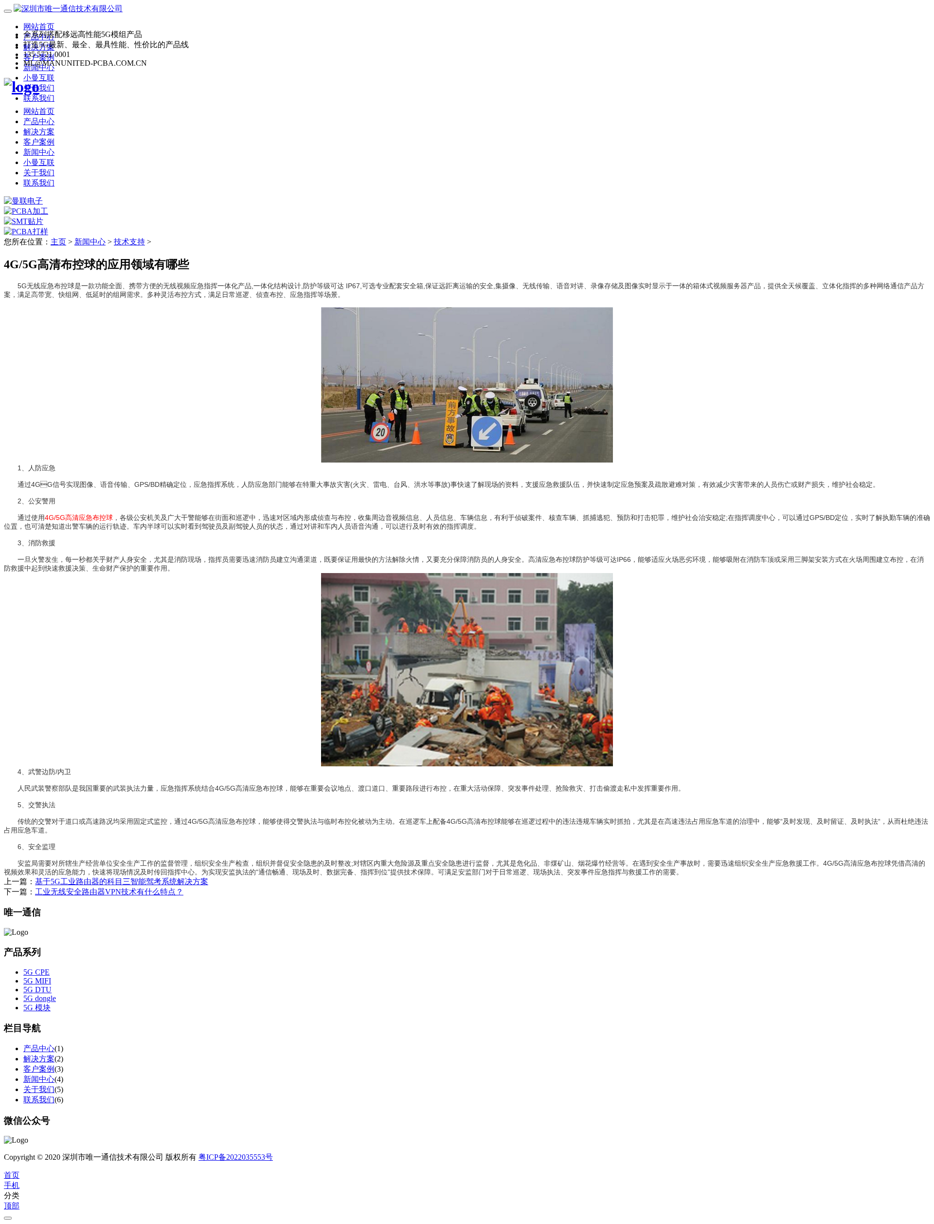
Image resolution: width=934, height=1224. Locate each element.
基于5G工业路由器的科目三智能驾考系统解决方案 (121, 881)
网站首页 (38, 26)
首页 (11, 1175)
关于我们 (38, 172)
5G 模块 (37, 1007)
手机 (11, 1185)
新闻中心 (38, 152)
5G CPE (36, 972)
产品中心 (38, 121)
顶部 (11, 1206)
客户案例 (38, 142)
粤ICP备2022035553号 (235, 1157)
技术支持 (129, 242)
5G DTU (37, 989)
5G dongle (39, 998)
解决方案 (38, 132)
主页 (58, 242)
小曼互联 (38, 162)
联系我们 (38, 98)
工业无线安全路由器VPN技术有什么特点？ (109, 892)
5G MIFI (37, 981)
